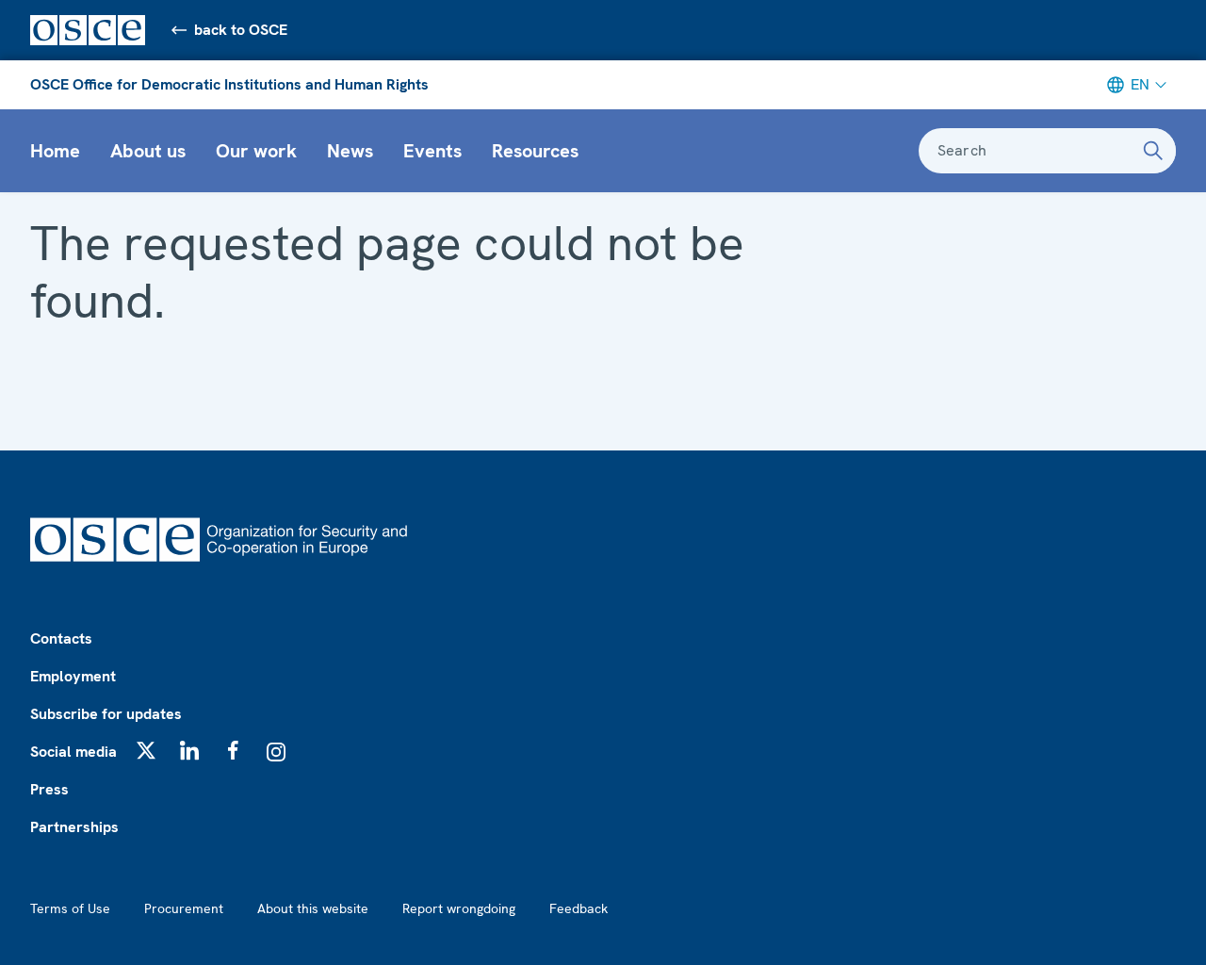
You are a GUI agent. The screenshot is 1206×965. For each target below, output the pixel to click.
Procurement (183, 908)
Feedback (578, 908)
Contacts (61, 638)
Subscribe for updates (106, 714)
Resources (535, 151)
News (350, 151)
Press (49, 789)
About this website (312, 908)
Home (55, 151)
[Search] (1153, 150)
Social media (73, 751)
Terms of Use (70, 908)
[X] (146, 750)
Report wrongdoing (458, 908)
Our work (256, 151)
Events (432, 151)
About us (148, 151)
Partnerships (74, 827)
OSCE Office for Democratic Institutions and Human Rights (229, 84)
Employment (73, 676)
